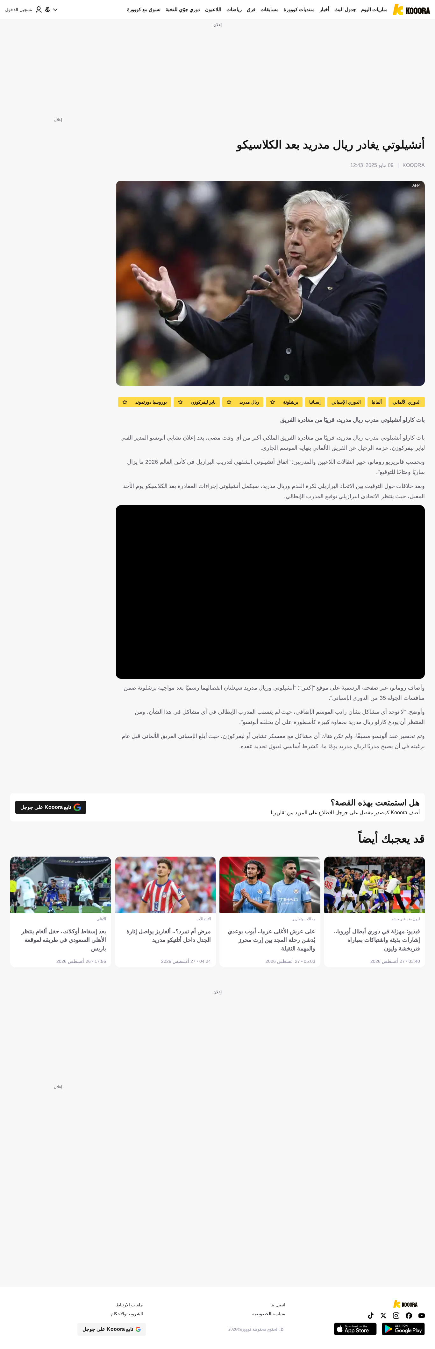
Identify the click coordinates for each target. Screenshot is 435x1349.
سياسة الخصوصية (268, 1313)
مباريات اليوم (374, 9)
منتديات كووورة (299, 9)
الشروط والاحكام (127, 1313)
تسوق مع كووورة (143, 9)
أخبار (324, 9)
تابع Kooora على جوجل (45, 807)
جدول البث (345, 9)
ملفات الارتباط (129, 1304)
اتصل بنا (277, 1304)
